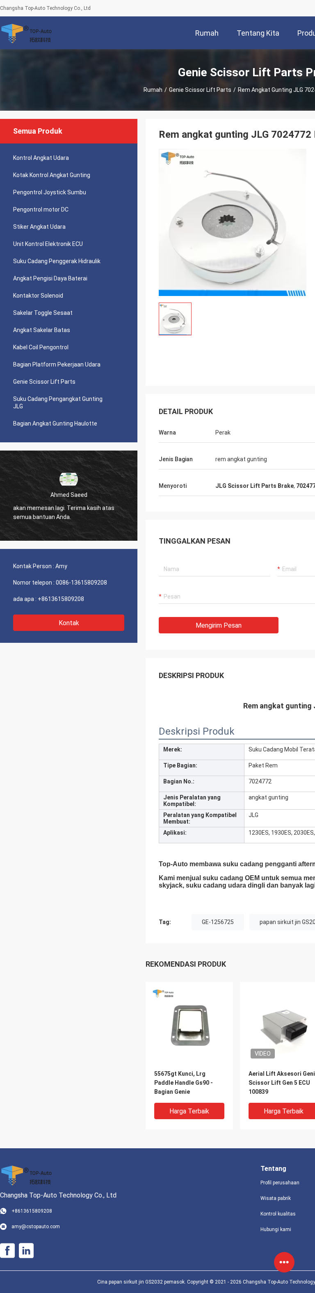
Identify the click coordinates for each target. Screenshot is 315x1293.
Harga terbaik (189, 1111)
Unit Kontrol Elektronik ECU (48, 244)
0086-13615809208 (81, 582)
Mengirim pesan (219, 625)
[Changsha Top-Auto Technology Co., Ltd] (26, 33)
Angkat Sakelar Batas (41, 330)
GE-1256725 (218, 922)
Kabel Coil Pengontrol (40, 347)
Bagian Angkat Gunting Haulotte (55, 423)
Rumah (153, 90)
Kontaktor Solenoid (38, 295)
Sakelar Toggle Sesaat (43, 313)
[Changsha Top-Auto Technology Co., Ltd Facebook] (7, 1250)
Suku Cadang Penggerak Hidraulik (56, 261)
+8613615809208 (61, 599)
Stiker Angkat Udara (39, 226)
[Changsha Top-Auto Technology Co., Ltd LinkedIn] (26, 1250)
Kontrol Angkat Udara (41, 158)
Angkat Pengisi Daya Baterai (50, 278)
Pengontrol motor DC (40, 209)
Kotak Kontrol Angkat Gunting (51, 175)
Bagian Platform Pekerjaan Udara (56, 364)
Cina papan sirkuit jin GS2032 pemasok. (142, 1282)
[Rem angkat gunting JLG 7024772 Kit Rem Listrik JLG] (232, 222)
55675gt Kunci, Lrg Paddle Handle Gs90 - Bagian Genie (183, 1082)
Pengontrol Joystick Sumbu (49, 192)
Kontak (69, 623)
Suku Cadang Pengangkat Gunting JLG (58, 403)
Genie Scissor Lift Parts (200, 90)
